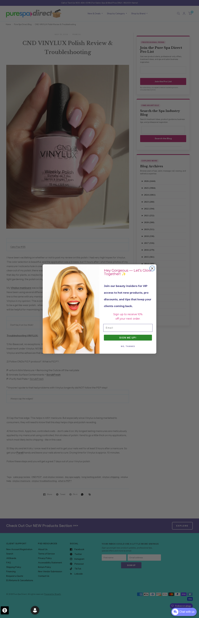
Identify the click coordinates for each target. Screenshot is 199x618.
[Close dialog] (152, 268)
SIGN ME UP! (128, 337)
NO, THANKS (128, 346)
